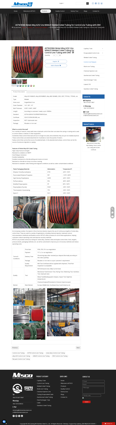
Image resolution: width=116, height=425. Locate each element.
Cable (38, 403)
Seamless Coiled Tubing (91, 89)
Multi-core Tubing (89, 66)
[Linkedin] (96, 3)
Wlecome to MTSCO (67, 383)
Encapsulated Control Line (91, 53)
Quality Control (65, 389)
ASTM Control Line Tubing (35, 353)
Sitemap (65, 424)
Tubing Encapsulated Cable (45, 394)
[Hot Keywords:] (87, 3)
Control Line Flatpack (90, 62)
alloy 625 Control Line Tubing (21, 356)
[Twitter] (99, 3)
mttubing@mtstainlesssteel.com (92, 114)
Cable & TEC (87, 84)
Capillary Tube (88, 48)
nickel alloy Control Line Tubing (55, 353)
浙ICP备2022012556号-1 (89, 424)
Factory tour (64, 392)
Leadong (79, 424)
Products (63, 386)
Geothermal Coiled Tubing (91, 75)
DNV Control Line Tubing (59, 356)
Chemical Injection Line (90, 71)
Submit (86, 402)
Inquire (55, 61)
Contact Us (64, 397)
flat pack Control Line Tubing (21, 359)
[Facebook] (93, 3)
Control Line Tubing (18, 353)
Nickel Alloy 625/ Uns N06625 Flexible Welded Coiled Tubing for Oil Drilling (93, 145)
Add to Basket (55, 65)
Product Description (19, 92)
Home (62, 380)
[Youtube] (102, 3)
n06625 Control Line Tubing (41, 356)
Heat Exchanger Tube (90, 80)
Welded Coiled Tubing (90, 57)
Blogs (62, 394)
